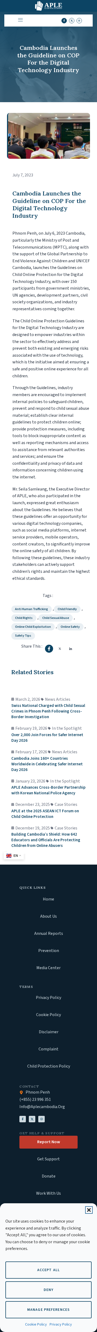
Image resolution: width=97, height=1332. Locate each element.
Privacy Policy (61, 1324)
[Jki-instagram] (79, 20)
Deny (48, 1290)
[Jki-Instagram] (41, 1119)
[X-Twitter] (32, 1119)
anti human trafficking (31, 609)
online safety (70, 627)
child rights (24, 618)
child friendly (67, 609)
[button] (89, 1210)
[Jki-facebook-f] (64, 20)
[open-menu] (19, 20)
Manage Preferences (48, 1309)
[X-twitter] (71, 20)
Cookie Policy (36, 1324)
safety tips (23, 635)
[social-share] (49, 649)
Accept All (48, 1270)
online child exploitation (33, 627)
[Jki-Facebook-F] (22, 1119)
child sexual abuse (55, 618)
